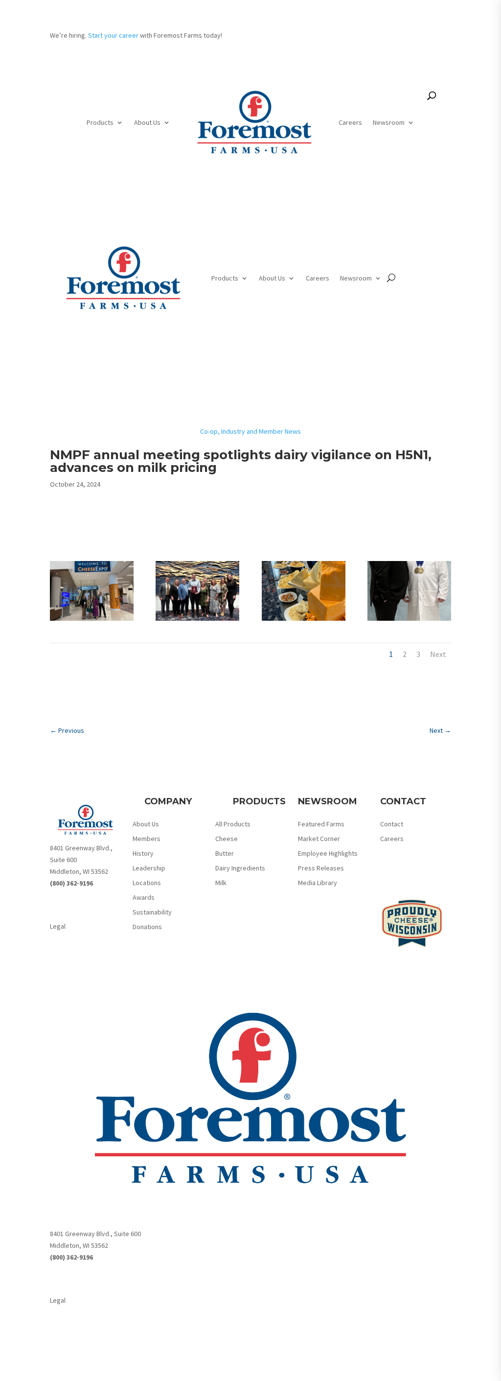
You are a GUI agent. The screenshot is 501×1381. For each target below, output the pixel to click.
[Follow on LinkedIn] (77, 903)
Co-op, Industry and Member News (250, 431)
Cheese (226, 839)
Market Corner (319, 839)
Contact (391, 824)
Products (100, 122)
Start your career (113, 35)
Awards (144, 898)
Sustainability (152, 912)
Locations (147, 883)
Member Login (410, 42)
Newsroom (389, 122)
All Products (232, 824)
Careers (350, 122)
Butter (224, 854)
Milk (221, 883)
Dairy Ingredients (240, 868)
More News (250, 701)
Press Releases (321, 868)
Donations (147, 927)
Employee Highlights (328, 854)
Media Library (317, 883)
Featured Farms (321, 824)
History (143, 854)
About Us (147, 122)
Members (146, 839)
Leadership (149, 868)
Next (438, 654)
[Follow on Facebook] (58, 903)
